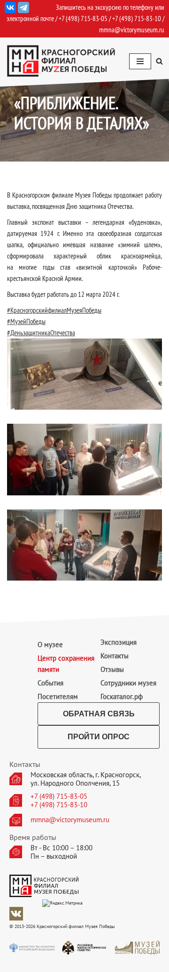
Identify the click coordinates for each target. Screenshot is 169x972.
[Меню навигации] (140, 61)
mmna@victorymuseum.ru (131, 29)
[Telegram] (23, 7)
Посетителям (58, 696)
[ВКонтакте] (10, 7)
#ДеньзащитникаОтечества (41, 332)
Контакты (114, 655)
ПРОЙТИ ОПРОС (99, 737)
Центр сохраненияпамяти (66, 664)
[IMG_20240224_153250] (84, 545)
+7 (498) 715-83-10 (59, 805)
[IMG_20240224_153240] (84, 459)
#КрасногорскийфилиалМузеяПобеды (54, 310)
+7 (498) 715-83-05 (59, 796)
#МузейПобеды (26, 321)
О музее (50, 644)
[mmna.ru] (61, 61)
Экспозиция (118, 642)
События (50, 682)
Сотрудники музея (128, 682)
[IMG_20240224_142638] (84, 374)
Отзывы (112, 669)
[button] (159, 61)
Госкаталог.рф (121, 696)
